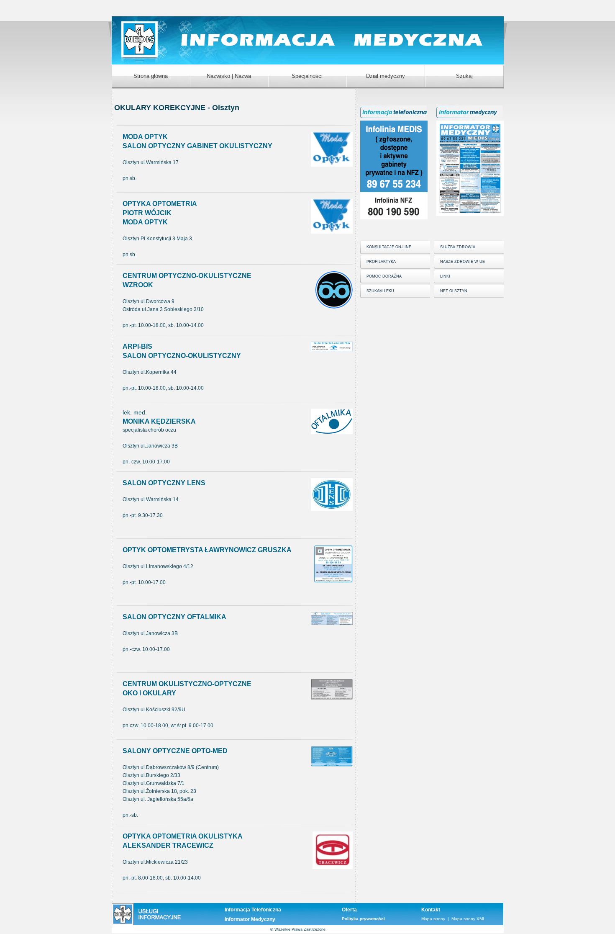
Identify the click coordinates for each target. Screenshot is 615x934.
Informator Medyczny (250, 919)
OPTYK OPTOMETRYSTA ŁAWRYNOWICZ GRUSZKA (207, 549)
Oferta (349, 910)
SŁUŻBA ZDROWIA (457, 247)
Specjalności (307, 76)
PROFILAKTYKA (381, 262)
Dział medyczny (385, 76)
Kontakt (430, 910)
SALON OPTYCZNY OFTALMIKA (174, 616)
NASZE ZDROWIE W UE (462, 262)
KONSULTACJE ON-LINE (388, 247)
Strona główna (150, 76)
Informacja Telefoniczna (253, 910)
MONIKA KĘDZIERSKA (159, 421)
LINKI (445, 276)
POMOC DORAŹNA (384, 276)
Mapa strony (433, 918)
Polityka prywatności (363, 918)
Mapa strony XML (468, 918)
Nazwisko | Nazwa (229, 76)
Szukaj (464, 76)
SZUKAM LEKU (380, 291)
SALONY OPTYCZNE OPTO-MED (175, 750)
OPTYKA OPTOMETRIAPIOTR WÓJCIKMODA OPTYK (160, 213)
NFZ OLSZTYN (453, 291)
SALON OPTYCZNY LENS (164, 482)
